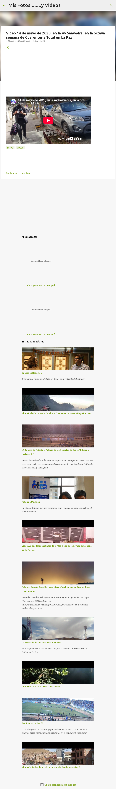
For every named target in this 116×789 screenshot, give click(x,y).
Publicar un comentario (18, 173)
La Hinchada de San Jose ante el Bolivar (41, 642)
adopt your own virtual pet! (41, 285)
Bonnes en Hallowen (32, 373)
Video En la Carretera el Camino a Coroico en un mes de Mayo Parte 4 (56, 413)
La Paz (10, 148)
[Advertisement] (58, 75)
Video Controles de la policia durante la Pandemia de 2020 (51, 767)
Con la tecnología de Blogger (60, 784)
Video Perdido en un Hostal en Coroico (41, 686)
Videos (20, 148)
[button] (8, 47)
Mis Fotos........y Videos (34, 5)
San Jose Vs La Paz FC (32, 723)
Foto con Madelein (31, 502)
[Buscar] (112, 5)
